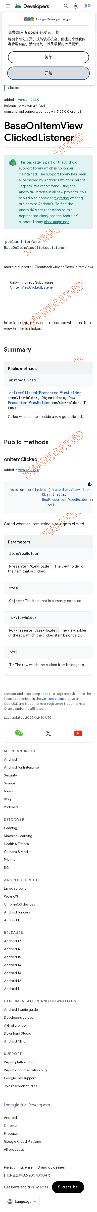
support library (31, 168)
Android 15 (12, 957)
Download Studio (17, 1033)
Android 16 (12, 949)
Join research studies (20, 1086)
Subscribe (68, 1187)
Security (10, 775)
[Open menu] (8, 6)
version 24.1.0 (28, 100)
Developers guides (18, 1017)
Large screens (15, 888)
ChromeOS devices (19, 904)
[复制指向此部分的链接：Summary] (36, 350)
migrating (61, 198)
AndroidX (51, 180)
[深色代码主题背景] (90, 484)
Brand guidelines (51, 1167)
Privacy (9, 859)
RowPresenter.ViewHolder (41, 400)
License (26, 1167)
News (8, 791)
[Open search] (66, 6)
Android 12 (12, 980)
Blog (7, 799)
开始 (49, 73)
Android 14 (12, 965)
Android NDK (14, 1041)
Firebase (11, 1133)
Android (10, 759)
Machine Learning (18, 836)
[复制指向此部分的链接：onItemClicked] (42, 460)
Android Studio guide (21, 1009)
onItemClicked (23, 392)
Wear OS (11, 896)
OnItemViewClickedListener (32, 287)
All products (14, 1149)
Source (9, 783)
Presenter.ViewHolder (60, 392)
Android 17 (12, 941)
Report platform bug (20, 1062)
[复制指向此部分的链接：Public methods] (53, 443)
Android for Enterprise (21, 767)
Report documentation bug (25, 1070)
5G (6, 867)
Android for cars (17, 912)
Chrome (10, 1125)
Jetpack (25, 186)
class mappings (56, 222)
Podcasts (11, 807)
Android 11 (12, 988)
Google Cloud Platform (22, 1141)
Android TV (13, 920)
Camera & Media (17, 851)
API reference (15, 1025)
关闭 (49, 57)
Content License (54, 699)
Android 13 (12, 973)
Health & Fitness (16, 844)
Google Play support (20, 1078)
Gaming (10, 828)
